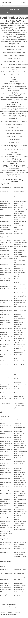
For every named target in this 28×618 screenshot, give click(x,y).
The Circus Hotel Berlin (19, 398)
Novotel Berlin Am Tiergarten (20, 367)
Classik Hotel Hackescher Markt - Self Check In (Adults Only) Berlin (6, 431)
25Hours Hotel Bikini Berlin (6, 240)
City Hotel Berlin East (18, 270)
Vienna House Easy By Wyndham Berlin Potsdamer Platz (20, 407)
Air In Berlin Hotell (4, 419)
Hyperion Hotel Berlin (18, 205)
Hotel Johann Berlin (18, 468)
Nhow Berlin (3, 367)
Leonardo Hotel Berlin (19, 489)
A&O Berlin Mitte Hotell (5, 544)
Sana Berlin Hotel (18, 388)
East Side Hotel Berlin (5, 548)
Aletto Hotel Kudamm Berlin (20, 419)
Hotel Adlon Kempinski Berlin (20, 201)
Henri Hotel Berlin (4, 294)
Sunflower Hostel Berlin (19, 589)
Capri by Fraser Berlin (5, 268)
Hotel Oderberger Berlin (5, 320)
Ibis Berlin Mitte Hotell (19, 484)
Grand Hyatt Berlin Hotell (19, 199)
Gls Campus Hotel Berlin (5, 437)
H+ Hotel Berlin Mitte (4, 288)
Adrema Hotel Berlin (4, 250)
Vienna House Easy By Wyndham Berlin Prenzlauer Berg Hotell (6, 533)
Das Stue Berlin (3, 195)
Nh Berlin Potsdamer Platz (20, 360)
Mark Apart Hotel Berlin (19, 491)
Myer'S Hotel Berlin (18, 354)
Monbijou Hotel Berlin (5, 350)
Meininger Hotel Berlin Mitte (20, 503)
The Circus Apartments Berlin (6, 398)
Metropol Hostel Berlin (19, 583)
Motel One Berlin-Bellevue (6, 509)
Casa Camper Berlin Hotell (20, 268)
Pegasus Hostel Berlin (19, 587)
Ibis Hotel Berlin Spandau (19, 552)
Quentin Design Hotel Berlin (6, 381)
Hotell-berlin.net (6, 2)
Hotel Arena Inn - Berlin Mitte (20, 455)
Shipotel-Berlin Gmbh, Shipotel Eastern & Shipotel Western (20, 556)
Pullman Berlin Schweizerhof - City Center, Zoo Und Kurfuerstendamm (20, 211)
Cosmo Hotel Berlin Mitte (19, 272)
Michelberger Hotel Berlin (19, 344)
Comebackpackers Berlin (19, 567)
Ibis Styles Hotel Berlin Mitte (20, 486)
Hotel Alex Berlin (3, 577)
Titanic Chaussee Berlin (19, 403)
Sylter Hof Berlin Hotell (19, 525)
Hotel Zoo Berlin (3, 205)
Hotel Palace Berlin (18, 203)
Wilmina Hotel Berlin (18, 233)
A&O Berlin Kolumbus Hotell (20, 542)
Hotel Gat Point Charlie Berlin (20, 466)
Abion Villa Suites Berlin (5, 187)
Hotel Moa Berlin (17, 314)
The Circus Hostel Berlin (19, 591)
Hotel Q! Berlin (17, 320)
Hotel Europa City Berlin (19, 463)
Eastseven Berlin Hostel (5, 569)
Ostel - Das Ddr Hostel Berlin (20, 585)
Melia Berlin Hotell (18, 334)
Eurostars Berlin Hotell (5, 199)
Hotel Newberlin (17, 470)
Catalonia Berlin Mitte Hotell (6, 270)
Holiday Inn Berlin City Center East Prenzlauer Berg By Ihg (20, 296)
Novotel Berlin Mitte (4, 369)
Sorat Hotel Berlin (4, 525)
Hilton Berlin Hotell (4, 201)
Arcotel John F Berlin (4, 254)
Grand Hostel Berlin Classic (6, 573)
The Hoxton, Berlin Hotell (19, 401)
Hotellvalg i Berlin (14, 9)
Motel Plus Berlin (4, 513)
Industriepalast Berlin (4, 583)
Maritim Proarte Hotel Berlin (20, 332)
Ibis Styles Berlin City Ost (5, 486)
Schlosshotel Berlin (4, 221)
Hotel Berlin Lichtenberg (19, 577)
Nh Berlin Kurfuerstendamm (6, 360)
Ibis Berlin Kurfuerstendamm (20, 482)
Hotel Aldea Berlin (18, 449)
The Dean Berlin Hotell (5, 401)
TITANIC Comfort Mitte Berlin (6, 527)
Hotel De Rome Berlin (5, 203)
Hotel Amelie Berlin (4, 455)
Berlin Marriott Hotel (4, 191)
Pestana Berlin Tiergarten (5, 377)
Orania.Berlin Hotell (18, 207)
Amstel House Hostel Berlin (20, 564)
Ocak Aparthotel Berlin (5, 517)
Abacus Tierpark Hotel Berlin (20, 240)
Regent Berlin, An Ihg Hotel (20, 215)
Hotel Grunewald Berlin (5, 468)
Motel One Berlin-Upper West (20, 511)
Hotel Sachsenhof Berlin (19, 472)
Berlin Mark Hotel (4, 264)
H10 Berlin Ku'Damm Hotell (20, 288)
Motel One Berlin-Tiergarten (6, 511)
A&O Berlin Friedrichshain (5, 542)
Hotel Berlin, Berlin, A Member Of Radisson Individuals (4, 315)
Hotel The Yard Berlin (18, 322)
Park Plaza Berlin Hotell (5, 373)
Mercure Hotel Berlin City (5, 340)
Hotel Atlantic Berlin (18, 457)
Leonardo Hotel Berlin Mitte (6, 328)
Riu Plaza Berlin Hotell (5, 388)
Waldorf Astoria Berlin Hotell (6, 233)
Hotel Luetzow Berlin (4, 470)
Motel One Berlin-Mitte (19, 509)
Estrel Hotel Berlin (18, 278)
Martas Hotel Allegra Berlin (20, 493)
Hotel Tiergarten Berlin (5, 478)
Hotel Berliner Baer (4, 579)
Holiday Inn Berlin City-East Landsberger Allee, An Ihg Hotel (20, 302)
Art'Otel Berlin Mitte (18, 254)
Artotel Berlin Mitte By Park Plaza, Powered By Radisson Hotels (6, 258)
